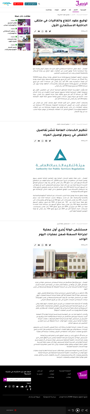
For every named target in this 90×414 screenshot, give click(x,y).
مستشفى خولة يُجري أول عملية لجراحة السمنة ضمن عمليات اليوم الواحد (63, 224)
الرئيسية (83, 10)
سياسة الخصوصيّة (49, 397)
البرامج (64, 10)
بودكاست (49, 10)
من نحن (39, 371)
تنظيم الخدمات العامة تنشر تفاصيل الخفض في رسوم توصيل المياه (63, 124)
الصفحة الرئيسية (82, 15)
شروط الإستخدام (34, 397)
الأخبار (76, 10)
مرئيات (57, 10)
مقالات (68, 377)
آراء (70, 10)
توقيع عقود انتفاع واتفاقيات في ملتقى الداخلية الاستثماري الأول (63, 15)
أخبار (69, 374)
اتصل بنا (39, 374)
